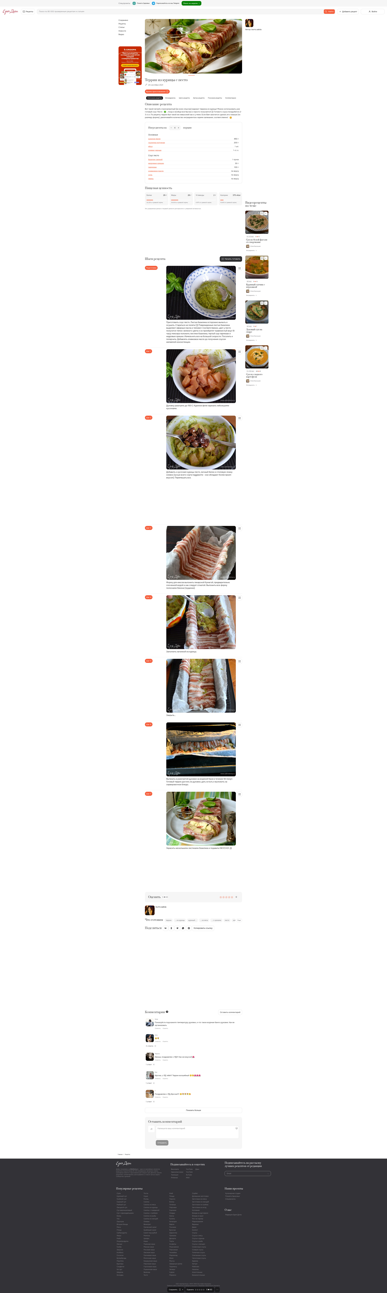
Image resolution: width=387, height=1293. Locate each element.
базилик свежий (155, 159)
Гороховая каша (150, 1267)
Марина (157, 1054)
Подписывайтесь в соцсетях (187, 1164)
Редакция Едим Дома (233, 1215)
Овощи (119, 1244)
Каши (146, 1241)
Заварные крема (175, 1264)
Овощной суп (122, 1207)
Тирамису (173, 1267)
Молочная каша (150, 1258)
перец (150, 179)
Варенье (195, 1224)
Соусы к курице (198, 1238)
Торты (171, 1241)
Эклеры (172, 1269)
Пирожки (173, 1207)
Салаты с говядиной (151, 1210)
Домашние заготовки (200, 1196)
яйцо (150, 146)
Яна (156, 1072)
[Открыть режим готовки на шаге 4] (239, 597)
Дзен (197, 1169)
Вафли (171, 1224)
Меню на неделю (190, 3)
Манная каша (149, 1247)
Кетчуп (194, 1264)
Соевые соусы (197, 1250)
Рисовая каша (149, 1250)
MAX (187, 1178)
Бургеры (120, 1264)
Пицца (171, 1196)
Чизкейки (173, 1252)
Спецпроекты (230, 1199)
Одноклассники (177, 1172)
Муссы (172, 1261)
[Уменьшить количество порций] (171, 128)
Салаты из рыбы (150, 1216)
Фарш (119, 1236)
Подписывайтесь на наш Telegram (167, 3)
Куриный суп (122, 1196)
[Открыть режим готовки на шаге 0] (239, 268)
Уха (118, 1219)
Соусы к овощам (198, 1244)
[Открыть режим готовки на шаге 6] (239, 724)
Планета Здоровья (143, 3)
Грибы (119, 1247)
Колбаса (120, 1252)
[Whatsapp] (183, 928)
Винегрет (147, 1224)
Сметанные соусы (199, 1255)
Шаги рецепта (184, 98)
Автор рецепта (198, 98)
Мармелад (173, 1255)
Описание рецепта (154, 98)
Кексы (171, 1216)
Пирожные (173, 1250)
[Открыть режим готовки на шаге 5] (239, 661)
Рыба (119, 1238)
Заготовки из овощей (200, 1202)
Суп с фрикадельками (125, 1213)
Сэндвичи (120, 1267)
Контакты (217, 1285)
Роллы (146, 1199)
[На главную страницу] (10, 12)
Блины (171, 1202)
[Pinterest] (189, 928)
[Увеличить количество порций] (178, 128)
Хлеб (171, 1193)
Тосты (146, 1193)
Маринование (197, 1221)
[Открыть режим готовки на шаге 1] (239, 351)
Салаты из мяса (150, 1205)
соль (150, 175)
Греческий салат (150, 1227)
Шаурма (120, 1272)
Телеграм (174, 1175)
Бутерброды (121, 1258)
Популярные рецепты (129, 1188)
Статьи (121, 27)
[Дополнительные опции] (217, 1289)
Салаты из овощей (151, 1219)
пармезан (152, 167)
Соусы (194, 1233)
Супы (119, 1193)
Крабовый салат (150, 1230)
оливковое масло (156, 171)
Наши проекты (234, 1188)
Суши (146, 1196)
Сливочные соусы (199, 1247)
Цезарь (146, 1238)
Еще (239, 920)
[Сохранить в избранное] (262, 213)
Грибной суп (121, 1199)
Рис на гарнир (197, 1219)
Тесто (146, 1275)
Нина (156, 1019)
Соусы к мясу (197, 1236)
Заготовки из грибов (200, 1205)
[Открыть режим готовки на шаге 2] (239, 418)
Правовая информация (206, 1285)
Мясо (119, 1227)
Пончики (172, 1227)
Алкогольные (197, 1272)
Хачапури (173, 1221)
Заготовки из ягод (199, 1207)
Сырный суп (121, 1202)
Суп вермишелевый (124, 1210)
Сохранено (123, 20)
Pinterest (174, 1178)
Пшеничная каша (150, 1269)
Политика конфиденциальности (187, 1285)
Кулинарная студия (232, 1193)
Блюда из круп (197, 1216)
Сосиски (120, 1255)
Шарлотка (173, 1233)
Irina (156, 1035)
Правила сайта (171, 1285)
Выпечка (147, 1272)
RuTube (189, 1175)
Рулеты (172, 1219)
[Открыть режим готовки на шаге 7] (239, 794)
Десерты (172, 1238)
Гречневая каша (150, 1255)
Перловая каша (150, 1264)
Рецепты (122, 24)
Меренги (172, 1275)
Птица (119, 1230)
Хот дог (119, 1269)
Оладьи (172, 1213)
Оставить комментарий (230, 1012)
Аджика (195, 1261)
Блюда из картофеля (200, 1213)
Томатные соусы (198, 1252)
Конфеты (172, 1244)
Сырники (172, 1210)
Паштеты (120, 1261)
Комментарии (230, 98)
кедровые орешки (156, 163)
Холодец (120, 1275)
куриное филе (154, 139)
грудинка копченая (156, 143)
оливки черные (154, 150)
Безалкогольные (198, 1275)
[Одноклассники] (171, 928)
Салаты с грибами (151, 1213)
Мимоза (147, 1236)
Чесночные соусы (199, 1258)
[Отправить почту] (268, 1173)
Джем (194, 1227)
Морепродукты (122, 1241)
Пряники (172, 1236)
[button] (182, 1289)
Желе (171, 1258)
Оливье (146, 1221)
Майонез (195, 1267)
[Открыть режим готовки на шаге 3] (239, 528)
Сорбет (195, 1193)
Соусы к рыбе (197, 1241)
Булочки (172, 1230)
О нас (228, 1210)
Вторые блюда (122, 1224)
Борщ (119, 1216)
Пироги (172, 1199)
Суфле (171, 1272)
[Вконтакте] (165, 928)
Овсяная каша (149, 1252)
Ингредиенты (170, 98)
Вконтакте (175, 1169)
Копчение (196, 1210)
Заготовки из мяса (199, 1199)
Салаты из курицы (151, 1207)
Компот (195, 1230)
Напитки (195, 1269)
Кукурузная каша (150, 1261)
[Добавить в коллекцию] (265, 213)
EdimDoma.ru (134, 1169)
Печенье (172, 1205)
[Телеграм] (177, 928)
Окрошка (120, 1221)
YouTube (189, 1169)
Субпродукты (122, 1233)
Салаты (146, 1202)
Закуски (120, 1250)
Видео (121, 34)
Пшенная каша (149, 1244)
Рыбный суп (121, 1205)
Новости (122, 31)
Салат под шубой (150, 1233)
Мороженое (174, 1247)
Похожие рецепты (215, 98)
